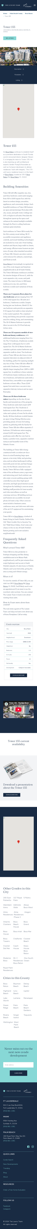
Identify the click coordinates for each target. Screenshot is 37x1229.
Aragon (27, 912)
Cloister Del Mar (6, 947)
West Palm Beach (16, 1024)
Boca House (6, 932)
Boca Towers (6, 939)
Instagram (6, 1209)
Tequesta (28, 1015)
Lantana (16, 998)
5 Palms (27, 898)
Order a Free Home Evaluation (14, 1190)
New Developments (10, 1164)
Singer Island (16, 1016)
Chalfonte (17, 938)
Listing (18, 80)
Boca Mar (27, 931)
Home (5, 13)
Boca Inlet (17, 931)
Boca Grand (26, 923)
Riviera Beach (6, 1016)
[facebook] (28, 1147)
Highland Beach (7, 992)
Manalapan (28, 998)
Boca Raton (29, 13)
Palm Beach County (16, 13)
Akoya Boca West (28, 906)
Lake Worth (6, 999)
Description (17, 69)
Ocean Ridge (6, 1006)
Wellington (8, 1022)
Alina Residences (8, 913)
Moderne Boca (7, 959)
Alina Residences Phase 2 (19, 914)
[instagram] (33, 1147)
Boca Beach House (16, 924)
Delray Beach (26, 985)
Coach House (16, 947)
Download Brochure (18, 675)
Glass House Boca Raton (26, 950)
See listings (10, 38)
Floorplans (18, 75)
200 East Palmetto (7, 899)
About (5, 1177)
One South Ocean (28, 959)
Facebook (6, 1206)
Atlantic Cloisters (7, 923)
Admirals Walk (17, 906)
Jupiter (26, 991)
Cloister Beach (27, 939)
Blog (5, 1173)
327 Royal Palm (17, 899)
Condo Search (8, 1160)
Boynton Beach (17, 985)
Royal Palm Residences (8, 969)
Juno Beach (16, 992)
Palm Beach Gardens (27, 1008)
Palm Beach (16, 1006)
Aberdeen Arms (7, 906)
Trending (6, 1168)
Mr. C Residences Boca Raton (18, 960)
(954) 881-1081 (9, 1111)
